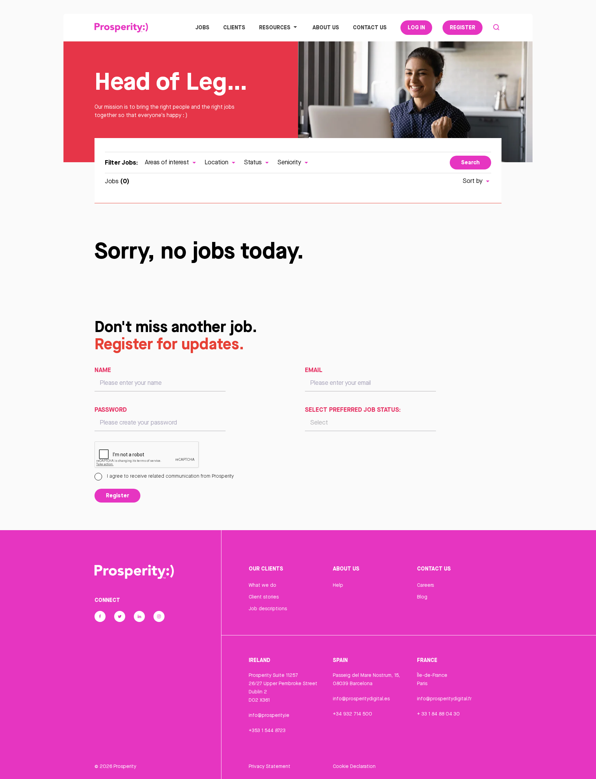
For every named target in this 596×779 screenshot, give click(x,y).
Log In (416, 27)
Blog (422, 597)
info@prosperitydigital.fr (444, 698)
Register (462, 27)
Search (470, 162)
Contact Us (370, 27)
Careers (425, 585)
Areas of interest (168, 162)
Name (103, 370)
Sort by (473, 181)
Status (254, 162)
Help (338, 585)
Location (217, 162)
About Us (325, 27)
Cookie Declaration (354, 766)
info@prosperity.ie (269, 715)
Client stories (264, 597)
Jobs (202, 27)
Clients (234, 27)
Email (313, 370)
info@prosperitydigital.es (361, 698)
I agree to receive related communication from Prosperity (170, 476)
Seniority (290, 162)
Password (111, 409)
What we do (262, 585)
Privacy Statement (269, 766)
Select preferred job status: (353, 409)
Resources (274, 27)
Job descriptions (268, 608)
